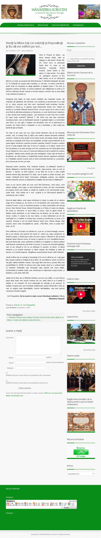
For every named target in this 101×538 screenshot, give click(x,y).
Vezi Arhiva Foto (89, 350)
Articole (17, 305)
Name (11, 358)
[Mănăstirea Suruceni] (50, 12)
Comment (9, 338)
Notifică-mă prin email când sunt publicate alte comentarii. (28, 375)
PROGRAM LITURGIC (33, 30)
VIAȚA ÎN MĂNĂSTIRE (60, 25)
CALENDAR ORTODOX (54, 30)
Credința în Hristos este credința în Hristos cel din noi (27, 317)
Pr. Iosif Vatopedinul (28, 305)
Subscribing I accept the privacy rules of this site (81, 60)
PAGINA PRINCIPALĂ (25, 25)
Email (11, 363)
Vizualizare (91, 168)
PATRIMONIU (78, 25)
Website (10, 368)
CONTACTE (71, 30)
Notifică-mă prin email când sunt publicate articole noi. (27, 383)
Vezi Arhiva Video (89, 311)
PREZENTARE (43, 25)
